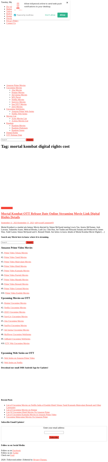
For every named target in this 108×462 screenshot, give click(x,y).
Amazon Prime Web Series (23, 111)
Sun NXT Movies (19, 104)
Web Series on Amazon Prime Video (19, 358)
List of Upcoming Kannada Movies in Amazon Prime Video (31, 414)
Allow (62, 15)
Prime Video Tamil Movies (15, 257)
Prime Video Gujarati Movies (16, 288)
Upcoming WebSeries (15, 109)
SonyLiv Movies (19, 102)
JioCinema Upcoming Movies (16, 330)
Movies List (11, 116)
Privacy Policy (12, 21)
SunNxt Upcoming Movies (15, 325)
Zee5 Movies (17, 107)
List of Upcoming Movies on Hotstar (21, 410)
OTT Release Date (14, 135)
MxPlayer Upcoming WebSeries (17, 334)
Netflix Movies (18, 99)
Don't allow (50, 15)
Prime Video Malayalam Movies (17, 262)
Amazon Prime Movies (16, 85)
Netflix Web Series (19, 114)
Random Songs (18, 130)
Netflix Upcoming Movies (15, 308)
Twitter (15, 453)
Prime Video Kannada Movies (16, 271)
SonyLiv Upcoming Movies (16, 316)
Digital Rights (12, 133)
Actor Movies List (19, 118)
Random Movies (18, 125)
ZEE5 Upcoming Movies (14, 312)
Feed (12, 455)
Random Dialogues (20, 128)
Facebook (17, 450)
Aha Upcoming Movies (14, 321)
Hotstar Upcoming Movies (15, 303)
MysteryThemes (40, 460)
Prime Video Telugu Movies (16, 253)
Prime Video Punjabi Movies (16, 275)
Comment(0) (48, 223)
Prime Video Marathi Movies (16, 280)
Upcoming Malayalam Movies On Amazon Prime (27, 417)
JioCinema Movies (19, 95)
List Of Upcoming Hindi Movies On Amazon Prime (28, 412)
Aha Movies (17, 90)
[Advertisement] (54, 63)
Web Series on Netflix (13, 362)
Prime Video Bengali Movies (16, 284)
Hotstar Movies (18, 92)
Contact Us (11, 23)
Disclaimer (10, 18)
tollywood (39, 223)
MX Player (16, 97)
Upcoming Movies (14, 88)
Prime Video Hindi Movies (15, 266)
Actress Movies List (20, 121)
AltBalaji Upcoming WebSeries (17, 339)
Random (9, 123)
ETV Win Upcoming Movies (17, 343)
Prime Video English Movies (17, 293)
